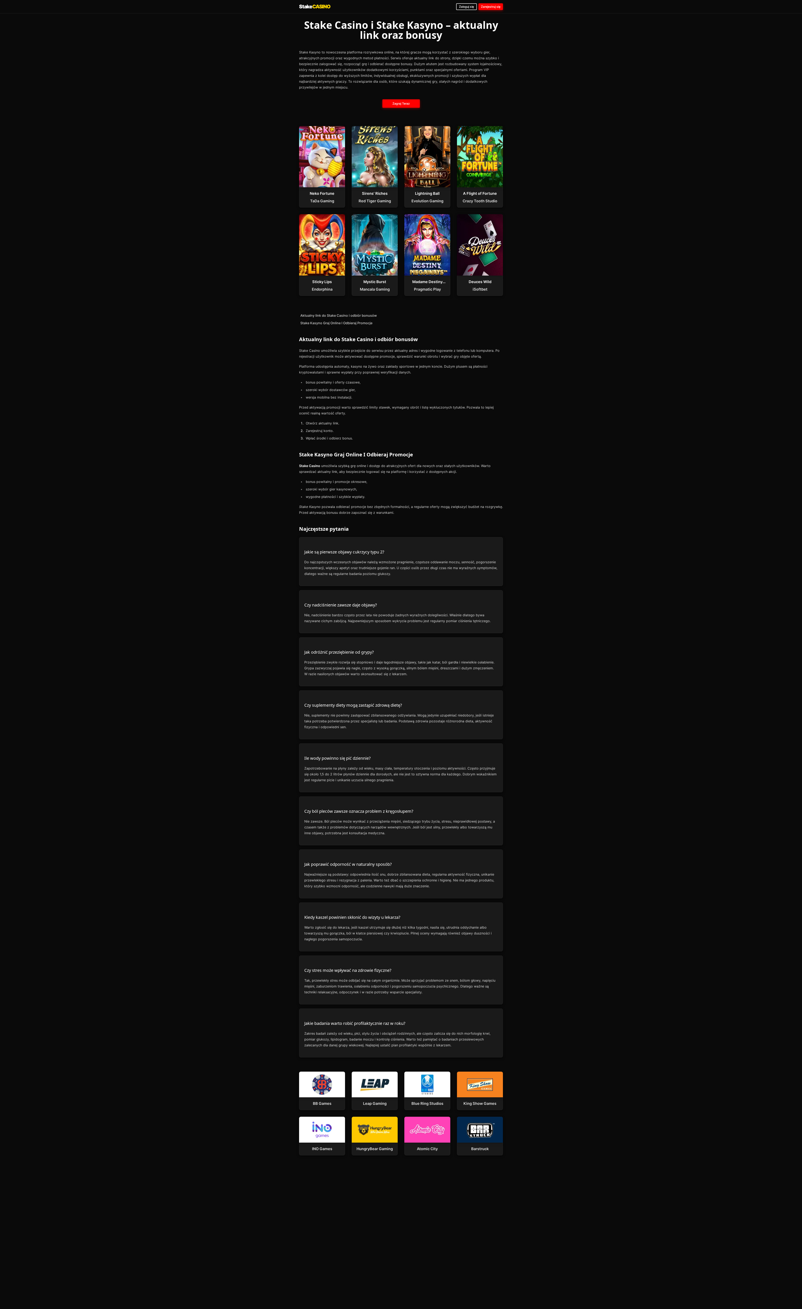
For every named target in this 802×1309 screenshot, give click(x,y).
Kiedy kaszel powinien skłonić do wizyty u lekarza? (352, 917)
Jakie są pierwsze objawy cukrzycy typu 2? (344, 552)
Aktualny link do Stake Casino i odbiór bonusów (338, 315)
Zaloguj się (466, 6)
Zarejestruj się (490, 6)
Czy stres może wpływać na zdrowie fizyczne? (347, 970)
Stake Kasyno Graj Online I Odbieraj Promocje (336, 323)
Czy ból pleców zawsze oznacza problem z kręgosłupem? (358, 811)
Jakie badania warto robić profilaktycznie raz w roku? (354, 1023)
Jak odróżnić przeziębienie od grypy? (339, 652)
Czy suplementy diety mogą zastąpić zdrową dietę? (353, 705)
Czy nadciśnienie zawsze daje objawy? (340, 605)
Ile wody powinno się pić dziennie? (337, 758)
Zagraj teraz (401, 103)
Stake (314, 7)
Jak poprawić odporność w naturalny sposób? (348, 864)
